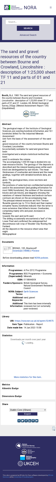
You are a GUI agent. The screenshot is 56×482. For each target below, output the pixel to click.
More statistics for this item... (28, 377)
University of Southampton (23, 477)
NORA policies (41, 258)
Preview (35, 250)
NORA (30, 7)
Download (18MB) (21, 250)
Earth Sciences (31, 291)
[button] (53, 429)
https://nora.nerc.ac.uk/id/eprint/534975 (34, 321)
